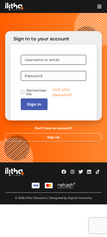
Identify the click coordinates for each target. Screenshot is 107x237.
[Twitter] (81, 172)
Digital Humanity (80, 198)
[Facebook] (64, 172)
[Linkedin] (89, 172)
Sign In (34, 104)
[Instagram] (72, 172)
